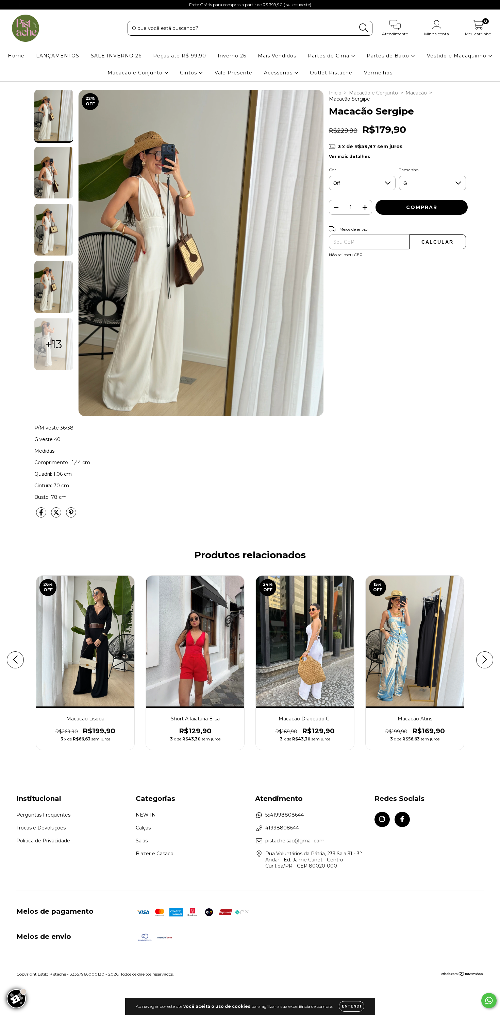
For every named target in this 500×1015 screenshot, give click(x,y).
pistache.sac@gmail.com (294, 841)
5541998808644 (284, 815)
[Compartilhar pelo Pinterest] (71, 515)
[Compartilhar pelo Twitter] (57, 515)
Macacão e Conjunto (135, 73)
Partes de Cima (329, 56)
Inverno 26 (232, 56)
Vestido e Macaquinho (457, 56)
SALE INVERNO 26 (116, 56)
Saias (142, 841)
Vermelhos (378, 73)
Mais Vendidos (277, 56)
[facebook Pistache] (19, 5)
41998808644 (282, 828)
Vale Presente (233, 73)
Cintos (189, 73)
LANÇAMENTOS (57, 56)
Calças (143, 828)
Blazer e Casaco (154, 854)
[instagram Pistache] (10, 5)
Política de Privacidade (43, 841)
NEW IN (146, 815)
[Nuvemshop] (462, 974)
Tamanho (408, 169)
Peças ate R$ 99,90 (179, 56)
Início (335, 93)
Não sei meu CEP (346, 254)
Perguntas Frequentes (43, 815)
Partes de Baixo (389, 56)
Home (16, 56)
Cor (332, 169)
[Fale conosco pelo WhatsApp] (489, 1000)
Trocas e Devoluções (41, 828)
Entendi (351, 1006)
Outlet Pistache (331, 73)
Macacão (416, 93)
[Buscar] (364, 28)
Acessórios (279, 73)
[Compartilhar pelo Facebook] (42, 515)
